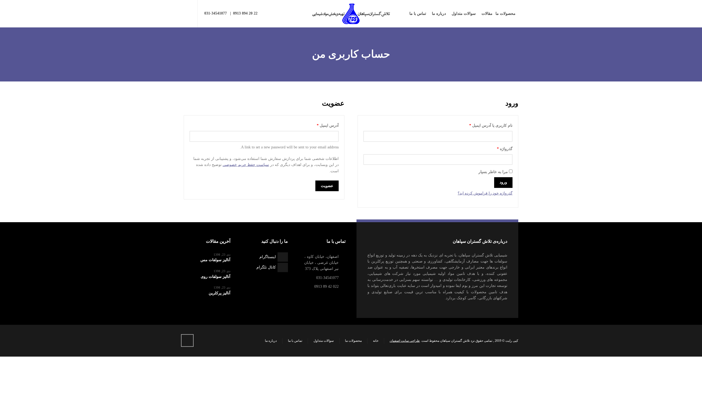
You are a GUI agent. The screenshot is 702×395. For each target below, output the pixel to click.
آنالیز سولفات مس (215, 260)
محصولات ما (353, 341)
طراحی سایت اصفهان (405, 341)
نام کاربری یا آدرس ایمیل (485, 125)
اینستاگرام (267, 257)
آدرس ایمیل (322, 125)
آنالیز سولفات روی (215, 277)
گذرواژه (499, 148)
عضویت (327, 186)
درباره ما (271, 341)
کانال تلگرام (266, 267)
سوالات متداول (323, 341)
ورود (503, 182)
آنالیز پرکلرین (219, 293)
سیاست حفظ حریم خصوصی (246, 165)
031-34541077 (215, 13)
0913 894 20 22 (245, 13)
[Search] (187, 13)
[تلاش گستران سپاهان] (351, 13)
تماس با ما (295, 341)
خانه (375, 341)
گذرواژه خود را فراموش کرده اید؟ (485, 193)
